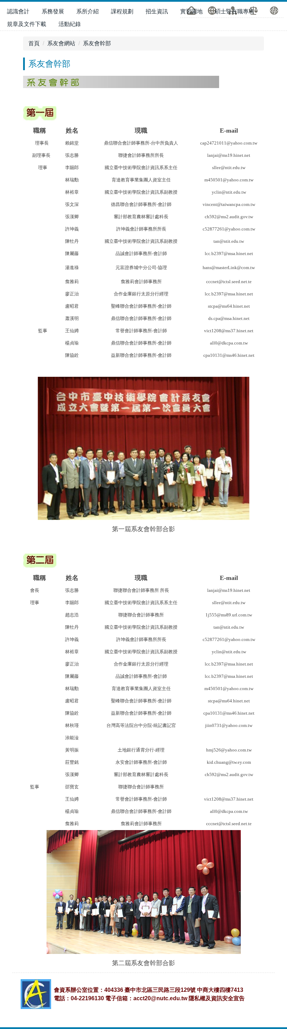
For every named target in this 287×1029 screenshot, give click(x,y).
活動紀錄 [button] (69, 24)
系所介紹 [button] (87, 11)
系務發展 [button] (53, 11)
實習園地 (191, 11)
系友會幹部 (97, 43)
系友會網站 (61, 43)
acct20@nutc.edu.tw (160, 998)
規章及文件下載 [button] (26, 24)
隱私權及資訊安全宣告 (217, 998)
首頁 (34, 43)
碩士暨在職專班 (234, 11)
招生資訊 (157, 11)
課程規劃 (122, 11)
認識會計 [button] (18, 11)
